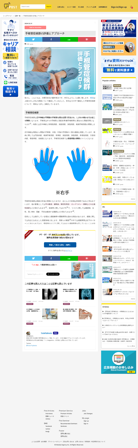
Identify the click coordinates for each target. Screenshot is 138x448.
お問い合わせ (79, 441)
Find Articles (49, 411)
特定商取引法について (98, 441)
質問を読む (64, 436)
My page (85, 418)
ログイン (68, 250)
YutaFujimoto (46, 333)
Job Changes (88, 413)
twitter (48, 429)
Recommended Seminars (69, 423)
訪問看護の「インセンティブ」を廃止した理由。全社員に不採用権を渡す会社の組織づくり (123, 240)
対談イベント (65, 416)
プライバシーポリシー (55, 441)
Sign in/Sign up (119, 7)
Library (48, 419)
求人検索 (81, 7)
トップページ (7, 16)
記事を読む (61, 7)
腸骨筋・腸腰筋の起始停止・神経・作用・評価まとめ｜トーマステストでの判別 (123, 168)
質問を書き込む (65, 433)
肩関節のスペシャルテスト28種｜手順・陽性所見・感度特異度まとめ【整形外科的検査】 (124, 156)
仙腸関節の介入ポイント (121, 122)
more (133, 199)
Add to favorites (35, 27)
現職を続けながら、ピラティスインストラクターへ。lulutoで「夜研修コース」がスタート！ (123, 260)
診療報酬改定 (103, 7)
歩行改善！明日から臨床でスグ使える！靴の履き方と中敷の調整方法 (123, 283)
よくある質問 (36, 441)
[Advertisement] (118, 388)
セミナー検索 (71, 7)
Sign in (86, 423)
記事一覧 (17, 16)
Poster (61, 431)
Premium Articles (66, 413)
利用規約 (87, 441)
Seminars (64, 426)
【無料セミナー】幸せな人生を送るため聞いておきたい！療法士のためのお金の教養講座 (123, 216)
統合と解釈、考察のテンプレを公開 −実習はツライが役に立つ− (123, 179)
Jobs (84, 411)
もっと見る (131, 346)
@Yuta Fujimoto (31, 345)
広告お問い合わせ (68, 441)
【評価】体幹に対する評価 (122, 88)
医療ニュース (50, 416)
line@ (47, 431)
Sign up (86, 421)
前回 (92, 98)
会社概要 (44, 441)
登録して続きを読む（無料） (60, 245)
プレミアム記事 (91, 7)
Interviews (49, 413)
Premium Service (66, 411)
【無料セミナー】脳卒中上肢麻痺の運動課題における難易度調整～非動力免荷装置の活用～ (123, 271)
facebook (49, 426)
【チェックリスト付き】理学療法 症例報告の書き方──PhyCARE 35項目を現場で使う (123, 110)
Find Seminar (64, 421)
